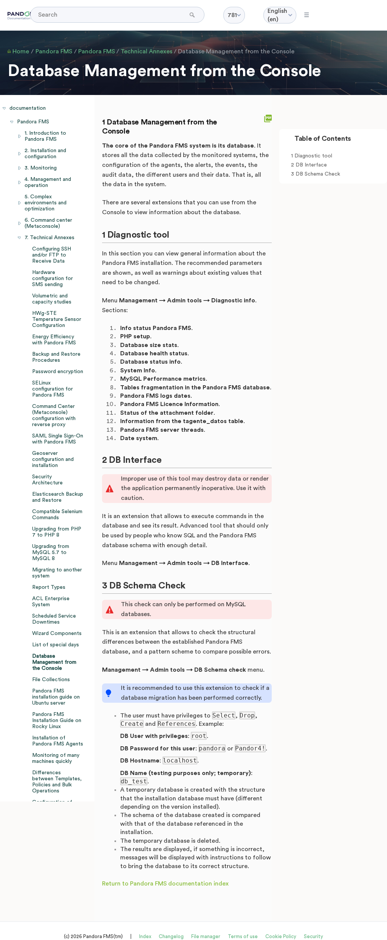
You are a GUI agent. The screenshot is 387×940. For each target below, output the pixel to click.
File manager (205, 936)
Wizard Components (57, 633)
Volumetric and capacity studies (51, 299)
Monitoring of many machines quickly (55, 758)
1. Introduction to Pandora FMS (45, 136)
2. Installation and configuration (45, 153)
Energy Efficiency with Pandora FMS (54, 339)
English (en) (277, 15)
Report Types (48, 587)
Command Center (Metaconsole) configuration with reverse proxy (54, 415)
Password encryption (57, 371)
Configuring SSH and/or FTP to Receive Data (51, 255)
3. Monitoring (41, 168)
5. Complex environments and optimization (46, 203)
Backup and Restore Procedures (56, 357)
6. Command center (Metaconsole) (48, 223)
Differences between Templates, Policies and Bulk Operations (57, 782)
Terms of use (243, 936)
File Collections (51, 679)
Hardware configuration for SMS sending (52, 278)
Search (193, 14)
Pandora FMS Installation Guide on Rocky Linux (56, 720)
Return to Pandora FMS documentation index (165, 884)
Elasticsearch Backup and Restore (57, 497)
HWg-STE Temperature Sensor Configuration (56, 319)
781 (232, 15)
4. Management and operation (48, 182)
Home (20, 51)
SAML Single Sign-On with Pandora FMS (57, 439)
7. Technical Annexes (49, 237)
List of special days (55, 644)
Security (313, 936)
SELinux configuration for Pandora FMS (52, 389)
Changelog (171, 936)
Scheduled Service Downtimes (54, 619)
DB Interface (311, 165)
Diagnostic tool (313, 156)
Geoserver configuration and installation (53, 459)
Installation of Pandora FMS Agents (57, 741)
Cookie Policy (280, 936)
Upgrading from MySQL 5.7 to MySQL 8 (50, 552)
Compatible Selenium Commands (57, 514)
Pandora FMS (54, 51)
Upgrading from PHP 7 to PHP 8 (56, 532)
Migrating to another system (57, 573)
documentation (27, 108)
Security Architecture (47, 480)
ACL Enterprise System (51, 601)
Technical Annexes (146, 51)
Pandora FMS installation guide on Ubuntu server (56, 697)
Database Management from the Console (236, 51)
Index (145, 936)
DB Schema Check (318, 174)
